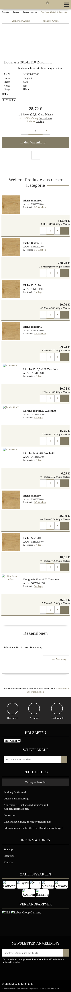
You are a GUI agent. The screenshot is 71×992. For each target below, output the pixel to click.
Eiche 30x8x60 (32, 495)
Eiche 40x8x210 (32, 242)
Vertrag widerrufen (35, 782)
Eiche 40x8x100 (32, 200)
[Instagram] (42, 972)
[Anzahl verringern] (24, 131)
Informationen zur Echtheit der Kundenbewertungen (33, 827)
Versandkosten (46, 118)
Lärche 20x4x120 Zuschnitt (39, 410)
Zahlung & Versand (15, 792)
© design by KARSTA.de (49, 988)
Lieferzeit (9, 855)
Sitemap (8, 849)
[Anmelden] (40, 5)
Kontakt (8, 862)
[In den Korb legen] (64, 759)
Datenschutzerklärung (16, 798)
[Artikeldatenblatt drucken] (35, 155)
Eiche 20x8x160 (32, 326)
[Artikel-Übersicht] (37, 20)
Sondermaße (57, 718)
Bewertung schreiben (51, 68)
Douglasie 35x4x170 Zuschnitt (41, 579)
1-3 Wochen (40, 207)
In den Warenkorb (33, 142)
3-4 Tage (40, 121)
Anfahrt (34, 718)
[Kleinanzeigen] (27, 973)
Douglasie (28, 78)
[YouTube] (49, 972)
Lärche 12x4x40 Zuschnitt (39, 453)
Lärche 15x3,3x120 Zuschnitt (40, 369)
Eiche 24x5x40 (32, 538)
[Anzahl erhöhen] (46, 131)
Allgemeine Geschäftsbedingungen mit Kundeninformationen (26, 806)
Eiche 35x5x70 (32, 285)
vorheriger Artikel (20, 20)
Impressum (10, 815)
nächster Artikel (51, 20)
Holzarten (12, 718)
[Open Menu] (66, 4)
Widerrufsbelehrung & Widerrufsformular (27, 821)
